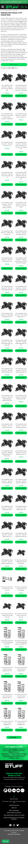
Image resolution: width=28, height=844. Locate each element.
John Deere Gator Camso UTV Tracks (14, 815)
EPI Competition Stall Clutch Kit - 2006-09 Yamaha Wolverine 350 (21, 535)
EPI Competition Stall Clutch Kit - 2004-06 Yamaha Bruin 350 (21, 397)
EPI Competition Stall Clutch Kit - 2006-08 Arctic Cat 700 (7, 144)
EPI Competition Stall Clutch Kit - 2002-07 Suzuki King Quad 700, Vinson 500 (7, 343)
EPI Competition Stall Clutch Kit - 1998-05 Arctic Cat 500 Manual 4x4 (7, 88)
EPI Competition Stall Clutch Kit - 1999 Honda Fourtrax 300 (7, 232)
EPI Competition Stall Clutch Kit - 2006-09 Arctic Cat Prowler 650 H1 (7, 175)
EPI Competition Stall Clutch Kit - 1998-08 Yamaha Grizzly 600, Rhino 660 (7, 453)
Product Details (6, 95)
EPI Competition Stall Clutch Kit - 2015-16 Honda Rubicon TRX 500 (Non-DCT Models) (21, 260)
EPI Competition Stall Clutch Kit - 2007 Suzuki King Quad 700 (21, 315)
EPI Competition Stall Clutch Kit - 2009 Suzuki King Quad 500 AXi (7, 315)
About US (14, 807)
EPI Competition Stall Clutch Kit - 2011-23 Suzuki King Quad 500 (21, 288)
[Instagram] (14, 825)
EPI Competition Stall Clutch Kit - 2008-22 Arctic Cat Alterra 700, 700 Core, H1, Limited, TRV (21, 145)
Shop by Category (8, 10)
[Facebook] (10, 825)
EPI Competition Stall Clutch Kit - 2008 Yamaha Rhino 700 (21, 508)
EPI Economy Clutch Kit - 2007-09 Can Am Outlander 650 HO (7, 696)
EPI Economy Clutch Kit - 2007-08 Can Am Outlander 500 (21, 669)
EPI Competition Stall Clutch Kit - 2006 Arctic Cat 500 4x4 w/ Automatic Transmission (7, 116)
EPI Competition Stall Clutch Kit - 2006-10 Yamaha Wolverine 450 (7, 561)
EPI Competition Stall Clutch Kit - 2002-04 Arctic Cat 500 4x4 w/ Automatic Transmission (21, 88)
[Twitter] (17, 825)
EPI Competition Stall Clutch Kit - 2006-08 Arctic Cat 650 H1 (21, 115)
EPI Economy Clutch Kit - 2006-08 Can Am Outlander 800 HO (7, 669)
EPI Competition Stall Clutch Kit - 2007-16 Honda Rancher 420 (7, 259)
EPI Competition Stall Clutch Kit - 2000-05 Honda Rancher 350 (21, 232)
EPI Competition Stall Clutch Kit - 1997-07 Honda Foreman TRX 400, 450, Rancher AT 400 (21, 176)
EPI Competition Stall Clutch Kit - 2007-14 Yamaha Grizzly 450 (21, 425)
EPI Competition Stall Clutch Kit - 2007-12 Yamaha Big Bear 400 (21, 370)
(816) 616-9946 (14, 799)
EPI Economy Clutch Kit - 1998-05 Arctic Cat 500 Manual (21, 561)
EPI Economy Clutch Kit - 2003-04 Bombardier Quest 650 (7, 642)
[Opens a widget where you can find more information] (5, 841)
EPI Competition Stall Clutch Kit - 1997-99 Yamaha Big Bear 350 (7, 370)
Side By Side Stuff (12, 830)
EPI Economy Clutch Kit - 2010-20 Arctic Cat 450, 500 (21, 615)
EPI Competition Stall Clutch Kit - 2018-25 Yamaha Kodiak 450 (21, 481)
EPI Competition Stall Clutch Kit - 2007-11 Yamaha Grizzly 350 (7, 425)
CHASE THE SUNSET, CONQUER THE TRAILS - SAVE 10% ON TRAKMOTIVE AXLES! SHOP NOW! (13, 2)
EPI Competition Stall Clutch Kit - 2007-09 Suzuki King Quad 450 (7, 288)
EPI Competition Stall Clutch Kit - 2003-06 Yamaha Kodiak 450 (7, 481)
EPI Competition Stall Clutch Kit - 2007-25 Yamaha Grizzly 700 (21, 452)
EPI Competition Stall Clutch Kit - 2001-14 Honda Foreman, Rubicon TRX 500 (7, 205)
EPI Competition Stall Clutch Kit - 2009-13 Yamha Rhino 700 (7, 535)
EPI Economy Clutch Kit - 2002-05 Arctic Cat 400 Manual (21, 588)
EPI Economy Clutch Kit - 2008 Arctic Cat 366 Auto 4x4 (7, 615)
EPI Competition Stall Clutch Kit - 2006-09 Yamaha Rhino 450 (7, 508)
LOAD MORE (13, 737)
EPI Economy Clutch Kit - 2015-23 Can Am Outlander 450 (21, 696)
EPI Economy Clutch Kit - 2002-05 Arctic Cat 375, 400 (7, 588)
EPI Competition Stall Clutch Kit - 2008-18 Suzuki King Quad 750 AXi (21, 343)
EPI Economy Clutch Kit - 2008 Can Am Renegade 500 (21, 723)
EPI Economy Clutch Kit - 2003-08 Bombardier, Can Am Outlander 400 (21, 642)
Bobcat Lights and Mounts (14, 812)
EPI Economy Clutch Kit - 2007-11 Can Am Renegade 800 (7, 723)
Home (2, 10)
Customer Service (14, 805)
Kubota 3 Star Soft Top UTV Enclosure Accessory (14, 818)
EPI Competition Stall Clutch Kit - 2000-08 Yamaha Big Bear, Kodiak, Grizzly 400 (7, 398)
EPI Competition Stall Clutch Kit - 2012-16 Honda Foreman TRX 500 (21, 205)
